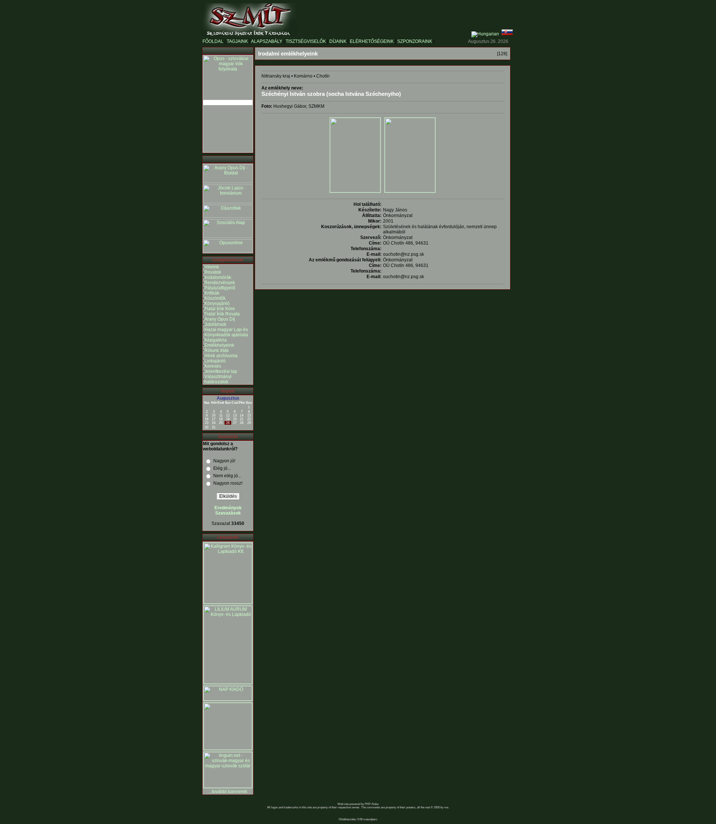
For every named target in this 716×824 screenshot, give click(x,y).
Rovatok (212, 272)
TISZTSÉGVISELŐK (306, 41)
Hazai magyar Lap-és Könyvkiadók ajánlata (226, 332)
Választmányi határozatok (218, 379)
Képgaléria (215, 340)
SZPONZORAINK (414, 41)
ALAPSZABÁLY (266, 41)
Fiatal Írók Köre (219, 308)
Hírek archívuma (221, 355)
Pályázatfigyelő (219, 287)
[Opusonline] (228, 251)
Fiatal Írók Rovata (222, 314)
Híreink (211, 267)
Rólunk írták (216, 350)
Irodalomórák (217, 277)
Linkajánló (215, 361)
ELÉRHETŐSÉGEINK (372, 41)
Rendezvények (219, 282)
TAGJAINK (237, 41)
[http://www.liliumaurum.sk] (227, 682)
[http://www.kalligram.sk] (227, 602)
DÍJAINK (337, 41)
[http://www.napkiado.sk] (227, 699)
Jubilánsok (215, 324)
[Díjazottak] (228, 216)
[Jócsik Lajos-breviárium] (228, 201)
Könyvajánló (217, 303)
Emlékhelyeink (219, 345)
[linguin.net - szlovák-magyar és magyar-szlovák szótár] (227, 786)
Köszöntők (215, 298)
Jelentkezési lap (220, 371)
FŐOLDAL (212, 41)
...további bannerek (227, 791)
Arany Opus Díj (219, 319)
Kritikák (211, 293)
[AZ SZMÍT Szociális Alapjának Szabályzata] (228, 236)
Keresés (212, 366)
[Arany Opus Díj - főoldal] (228, 181)
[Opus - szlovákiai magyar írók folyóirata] (228, 102)
